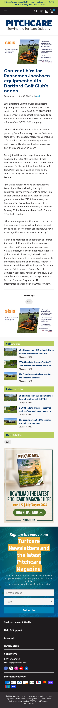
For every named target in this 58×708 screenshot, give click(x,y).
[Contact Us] (41, 11)
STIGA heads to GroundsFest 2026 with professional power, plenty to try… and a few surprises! (35, 364)
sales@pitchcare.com (16, 662)
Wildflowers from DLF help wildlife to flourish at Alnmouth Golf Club (36, 352)
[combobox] (28, 601)
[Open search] (35, 11)
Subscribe (29, 610)
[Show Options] (51, 601)
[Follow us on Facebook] (6, 668)
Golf (7, 442)
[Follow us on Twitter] (11, 668)
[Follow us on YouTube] (21, 668)
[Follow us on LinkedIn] (26, 668)
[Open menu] (5, 11)
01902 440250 (13, 659)
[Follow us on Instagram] (16, 668)
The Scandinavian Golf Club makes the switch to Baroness (35, 376)
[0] (51, 11)
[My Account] (46, 11)
